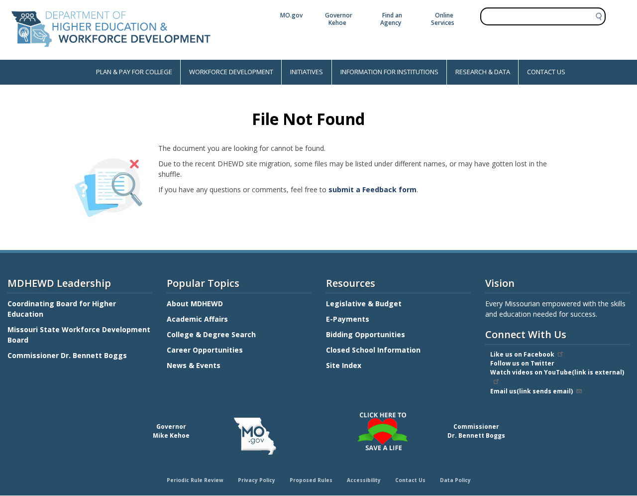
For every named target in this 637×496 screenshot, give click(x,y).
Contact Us (410, 480)
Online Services (442, 19)
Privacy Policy (256, 480)
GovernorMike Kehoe (171, 431)
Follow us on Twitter (522, 363)
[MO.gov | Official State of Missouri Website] (254, 436)
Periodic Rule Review (195, 480)
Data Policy (455, 480)
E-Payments (347, 319)
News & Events (193, 365)
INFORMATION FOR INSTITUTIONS (389, 71)
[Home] (111, 54)
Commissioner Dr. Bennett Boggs (67, 355)
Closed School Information (373, 350)
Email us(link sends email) (531, 391)
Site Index (344, 365)
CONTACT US (546, 71)
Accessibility (364, 480)
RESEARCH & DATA (482, 71)
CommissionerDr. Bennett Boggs (476, 431)
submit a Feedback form (372, 189)
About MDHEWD (195, 303)
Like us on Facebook (522, 354)
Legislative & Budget (365, 303)
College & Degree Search (212, 334)
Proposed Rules (311, 480)
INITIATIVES (306, 71)
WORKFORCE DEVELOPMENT (231, 71)
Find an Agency (391, 19)
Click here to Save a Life (319, 414)
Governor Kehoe (338, 19)
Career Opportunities (205, 350)
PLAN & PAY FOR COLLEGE (134, 71)
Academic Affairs (198, 319)
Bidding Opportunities (366, 334)
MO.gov (291, 15)
